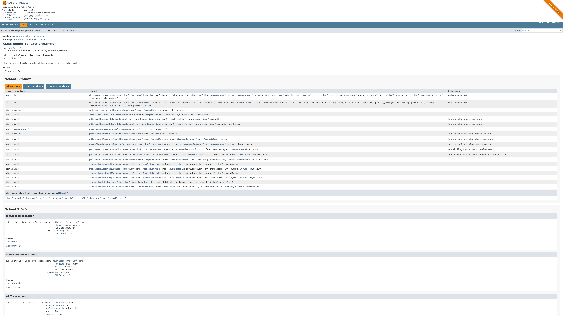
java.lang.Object (11, 48)
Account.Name (218, 95)
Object (15, 58)
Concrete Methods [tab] (58, 86)
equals (18, 198)
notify (68, 198)
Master (24, 2)
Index (43, 25)
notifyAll (81, 198)
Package (14, 25)
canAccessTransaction (100, 110)
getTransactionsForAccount (103, 149)
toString (94, 198)
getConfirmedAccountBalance (104, 134)
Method (39, 31)
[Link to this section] (33, 78)
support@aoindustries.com (38, 15)
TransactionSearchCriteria (242, 160)
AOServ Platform (28, 7)
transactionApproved (100, 164)
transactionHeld (97, 182)
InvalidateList (145, 95)
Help (50, 25)
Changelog (11, 14)
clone (9, 198)
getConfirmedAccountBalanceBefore (107, 144)
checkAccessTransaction (101, 114)
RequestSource (144, 102)
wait (105, 198)
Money (373, 95)
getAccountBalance (98, 119)
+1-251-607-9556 (35, 18)
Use (31, 25)
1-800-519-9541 (34, 17)
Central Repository (14, 17)
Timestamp (196, 95)
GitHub (9, 19)
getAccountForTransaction (103, 129)
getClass (43, 198)
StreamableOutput (175, 119)
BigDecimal (350, 95)
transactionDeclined (100, 173)
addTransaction (97, 95)
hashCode (56, 198)
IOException (62, 231)
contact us (51, 12)
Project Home (12, 12)
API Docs (10, 16)
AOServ (11, 2)
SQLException (63, 233)
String (306, 95)
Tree (36, 25)
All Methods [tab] (13, 86)
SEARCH (516, 31)
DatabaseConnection (116, 95)
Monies (17, 134)
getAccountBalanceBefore (102, 124)
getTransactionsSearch (101, 160)
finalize (30, 198)
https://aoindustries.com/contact (39, 20)
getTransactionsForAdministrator (107, 154)
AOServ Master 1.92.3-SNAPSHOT (545, 23)
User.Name (277, 95)
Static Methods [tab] (34, 86)
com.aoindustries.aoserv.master (28, 36)
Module (5, 25)
